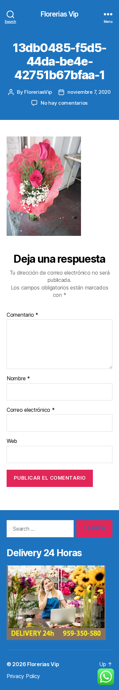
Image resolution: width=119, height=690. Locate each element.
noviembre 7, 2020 (89, 92)
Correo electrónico (31, 410)
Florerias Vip (60, 14)
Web (12, 441)
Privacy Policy (23, 676)
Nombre (18, 379)
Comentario (22, 315)
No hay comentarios (64, 103)
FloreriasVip (38, 92)
